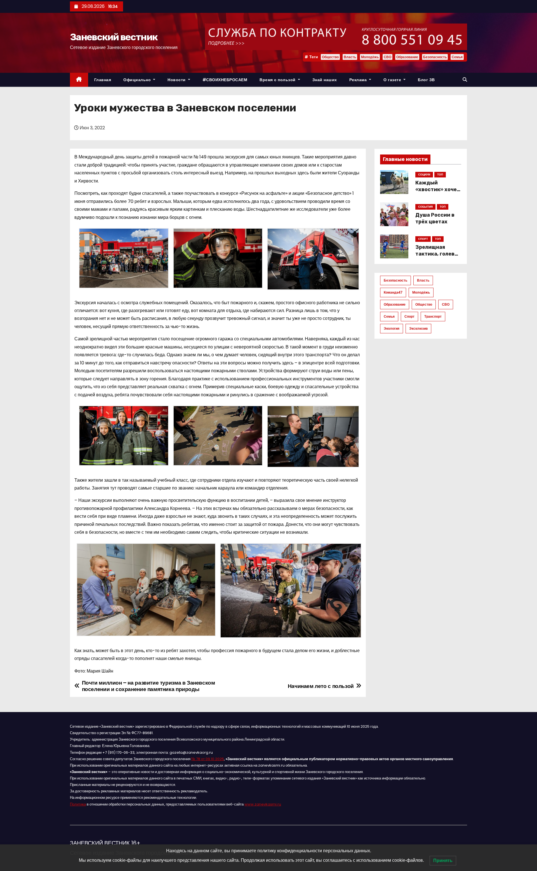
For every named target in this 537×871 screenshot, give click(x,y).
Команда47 (393, 292)
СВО (387, 57)
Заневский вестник (113, 37)
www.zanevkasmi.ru (262, 804)
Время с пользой (278, 80)
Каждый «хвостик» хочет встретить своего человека (437, 193)
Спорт (409, 316)
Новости (177, 80)
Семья (457, 57)
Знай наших (324, 80)
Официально (137, 80)
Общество (330, 57)
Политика (78, 804)
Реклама (358, 80)
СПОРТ (423, 239)
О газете (392, 80)
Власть (350, 57)
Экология (391, 328)
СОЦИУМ (424, 174)
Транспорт (433, 316)
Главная (102, 80)
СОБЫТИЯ (425, 207)
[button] (465, 79)
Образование (407, 57)
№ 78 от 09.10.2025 (207, 759)
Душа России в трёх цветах (434, 218)
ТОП (440, 174)
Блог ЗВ (426, 80)
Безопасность (435, 57)
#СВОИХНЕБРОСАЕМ (225, 80)
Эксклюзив (418, 328)
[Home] (79, 80)
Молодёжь (370, 57)
